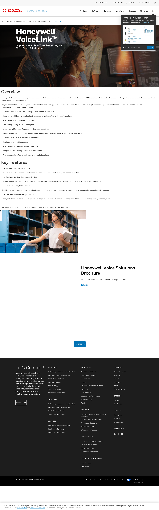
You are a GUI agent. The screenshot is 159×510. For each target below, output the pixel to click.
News (116, 386)
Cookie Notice (137, 480)
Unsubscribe (118, 422)
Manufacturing (86, 399)
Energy (83, 382)
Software (96, 11)
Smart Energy (53, 386)
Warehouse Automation (56, 392)
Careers (117, 400)
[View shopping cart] (155, 3)
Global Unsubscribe (138, 482)
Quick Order (144, 3)
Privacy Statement (106, 480)
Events (116, 379)
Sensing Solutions (54, 382)
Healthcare (85, 389)
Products (83, 11)
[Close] (155, 506)
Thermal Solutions (54, 389)
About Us (144, 11)
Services (107, 11)
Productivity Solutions (56, 379)
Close (151, 47)
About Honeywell (120, 372)
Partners (103, 3)
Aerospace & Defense (88, 372)
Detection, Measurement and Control (61, 372)
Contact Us (79, 344)
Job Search (118, 404)
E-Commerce (86, 379)
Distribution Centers (88, 375)
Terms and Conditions (37, 508)
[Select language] (96, 3)
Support (132, 11)
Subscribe (21, 402)
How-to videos (86, 463)
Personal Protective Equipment (59, 375)
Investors (117, 382)
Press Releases (119, 389)
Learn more (145, 23)
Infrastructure (86, 392)
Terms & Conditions (92, 480)
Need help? (85, 466)
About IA (117, 375)
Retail (83, 403)
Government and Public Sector (92, 386)
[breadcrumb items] (3, 21)
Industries (120, 11)
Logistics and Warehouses (90, 396)
